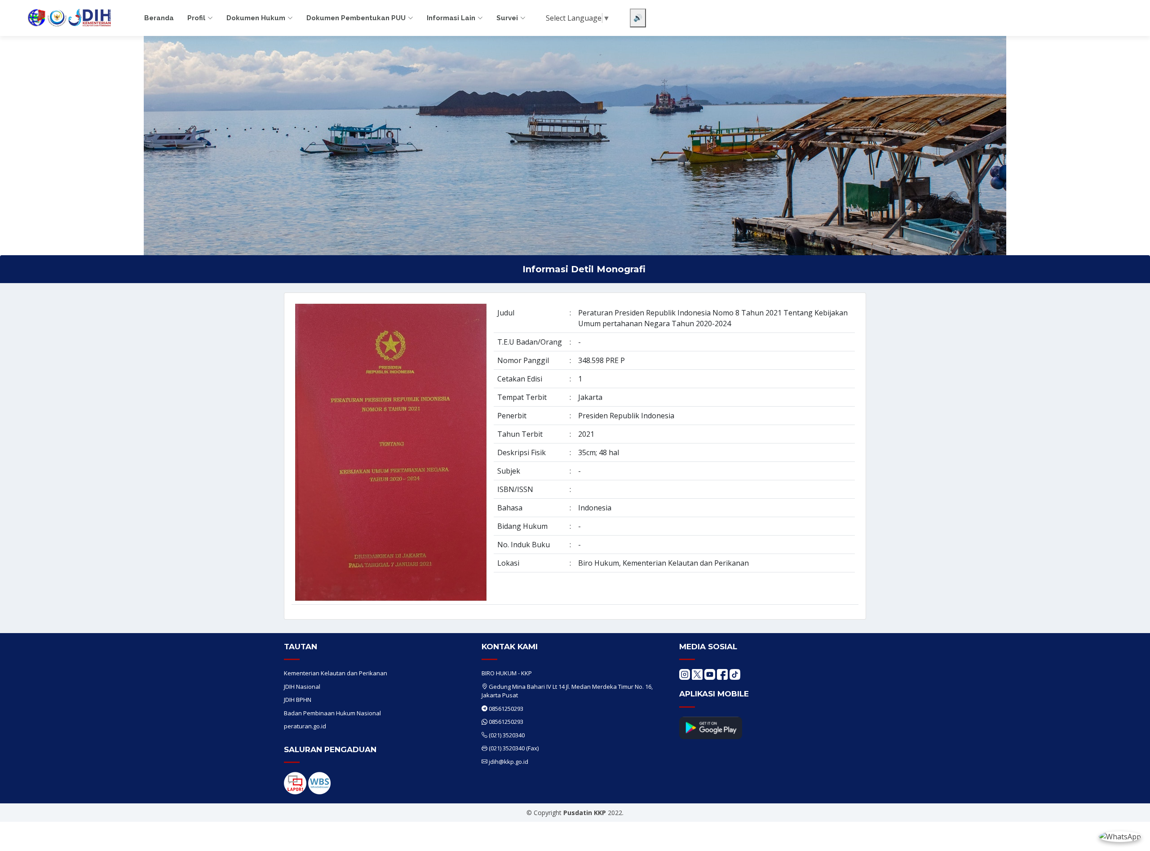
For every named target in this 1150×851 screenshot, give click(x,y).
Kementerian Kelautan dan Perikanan (335, 673)
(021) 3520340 (507, 735)
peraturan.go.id (305, 726)
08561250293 (506, 709)
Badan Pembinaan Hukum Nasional (332, 713)
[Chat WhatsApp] (1120, 836)
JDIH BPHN (297, 700)
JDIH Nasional (302, 687)
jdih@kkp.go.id (508, 762)
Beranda (159, 18)
